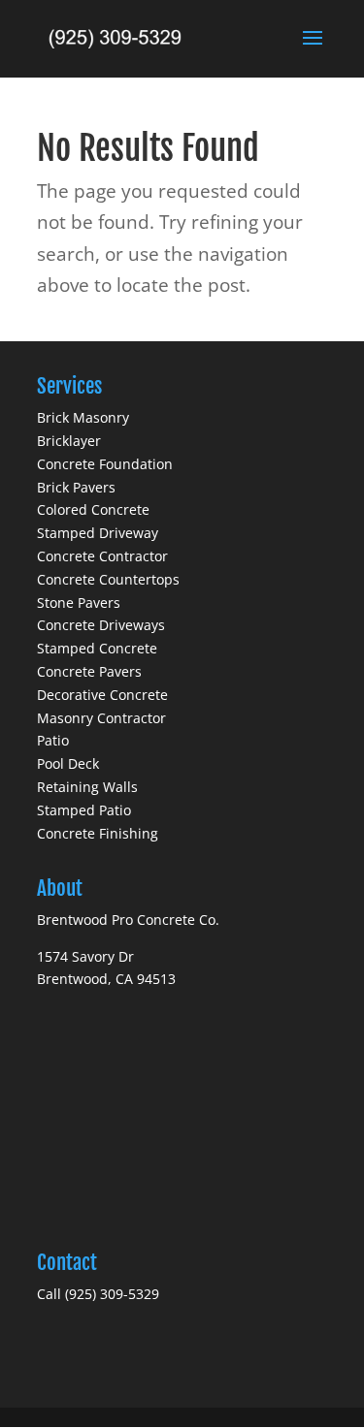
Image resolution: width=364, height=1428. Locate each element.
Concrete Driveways (101, 625)
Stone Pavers (78, 602)
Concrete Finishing (97, 833)
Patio (53, 740)
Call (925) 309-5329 (98, 1294)
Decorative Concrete (102, 694)
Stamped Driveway (97, 533)
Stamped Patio (84, 810)
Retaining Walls (87, 786)
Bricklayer (69, 440)
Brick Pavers (76, 487)
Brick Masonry (83, 417)
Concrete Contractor (102, 556)
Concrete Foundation (105, 464)
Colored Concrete (93, 509)
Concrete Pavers (89, 671)
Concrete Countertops (108, 579)
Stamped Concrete (97, 648)
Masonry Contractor (101, 718)
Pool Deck (68, 763)
